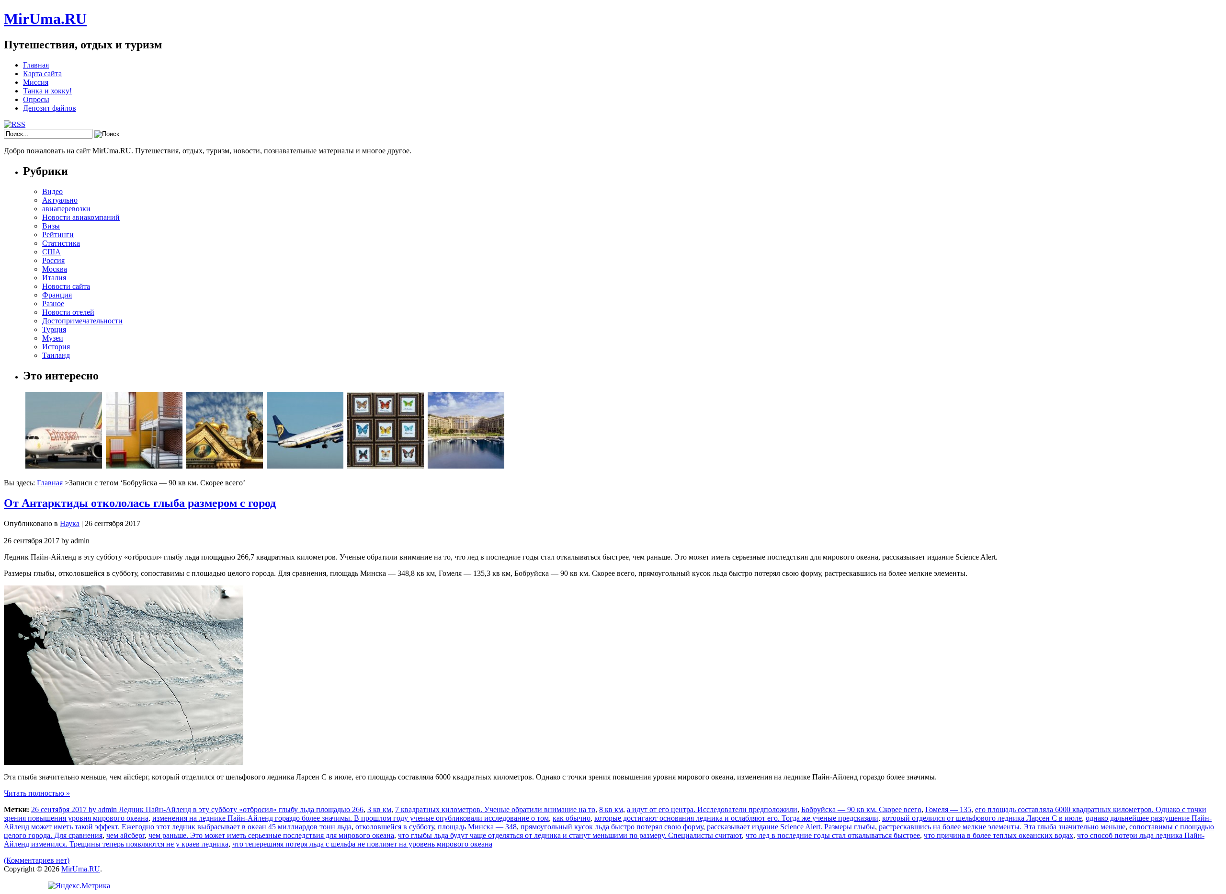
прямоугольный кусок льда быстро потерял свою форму (612, 827)
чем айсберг (125, 835)
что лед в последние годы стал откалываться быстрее (833, 835)
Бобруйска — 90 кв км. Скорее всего (861, 809)
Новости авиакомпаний (81, 217)
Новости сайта (66, 286)
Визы (51, 226)
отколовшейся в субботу (394, 827)
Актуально (60, 200)
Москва (54, 269)
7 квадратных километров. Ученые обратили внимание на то (495, 809)
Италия (54, 278)
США (51, 252)
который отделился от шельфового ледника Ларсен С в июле (982, 818)
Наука (69, 523)
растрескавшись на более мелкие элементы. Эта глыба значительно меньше (1002, 827)
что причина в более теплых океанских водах (998, 835)
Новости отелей (68, 312)
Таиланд (56, 355)
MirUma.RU (45, 18)
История (56, 347)
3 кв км (379, 809)
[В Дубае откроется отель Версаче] (466, 466)
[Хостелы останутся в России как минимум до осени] (144, 466)
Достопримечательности (82, 321)
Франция (57, 295)
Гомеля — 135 (948, 809)
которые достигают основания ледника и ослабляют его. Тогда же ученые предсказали (736, 818)
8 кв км (611, 809)
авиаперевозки (66, 209)
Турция (54, 329)
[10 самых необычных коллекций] (385, 466)
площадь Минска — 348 (477, 827)
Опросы (36, 99)
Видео (52, 191)
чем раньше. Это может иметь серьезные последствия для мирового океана (271, 835)
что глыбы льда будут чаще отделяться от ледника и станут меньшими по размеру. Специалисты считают (570, 835)
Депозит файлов (49, 108)
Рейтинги (58, 234)
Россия (53, 260)
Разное (53, 303)
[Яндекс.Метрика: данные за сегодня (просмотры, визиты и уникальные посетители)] (79, 886)
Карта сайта (42, 73)
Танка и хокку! (47, 91)
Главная (36, 65)
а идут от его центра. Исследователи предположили (712, 809)
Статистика (61, 243)
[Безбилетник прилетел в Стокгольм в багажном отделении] (63, 466)
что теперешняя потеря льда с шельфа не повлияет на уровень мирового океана (362, 844)
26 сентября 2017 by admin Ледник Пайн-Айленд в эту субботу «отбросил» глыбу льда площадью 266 (197, 809)
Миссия (35, 82)
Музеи (52, 338)
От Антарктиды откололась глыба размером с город (140, 503)
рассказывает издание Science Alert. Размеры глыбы (791, 827)
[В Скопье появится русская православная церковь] (224, 466)
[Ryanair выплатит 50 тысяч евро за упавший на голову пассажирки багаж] (305, 466)
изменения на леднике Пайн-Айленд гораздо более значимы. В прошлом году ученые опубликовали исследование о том (350, 818)
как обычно (571, 818)
